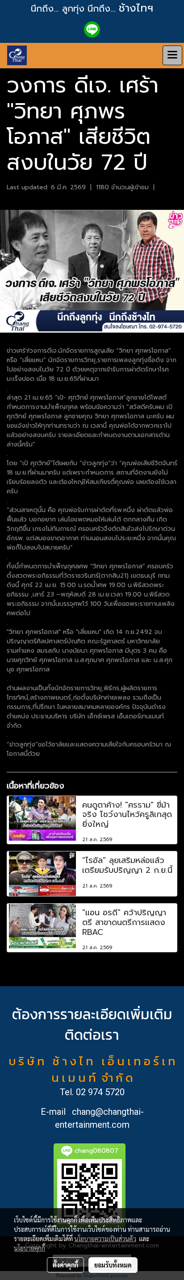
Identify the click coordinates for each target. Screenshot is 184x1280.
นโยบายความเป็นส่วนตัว (105, 1238)
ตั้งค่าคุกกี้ (65, 1265)
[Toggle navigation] (172, 55)
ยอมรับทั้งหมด (113, 1265)
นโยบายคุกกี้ (29, 1248)
